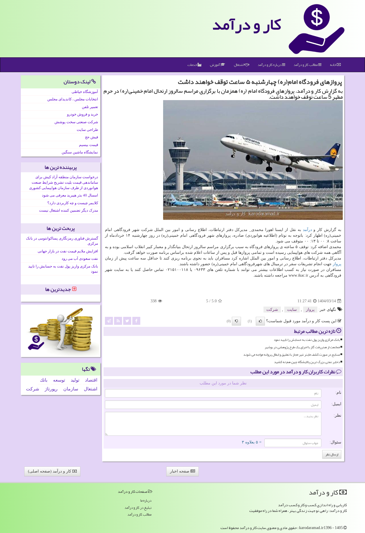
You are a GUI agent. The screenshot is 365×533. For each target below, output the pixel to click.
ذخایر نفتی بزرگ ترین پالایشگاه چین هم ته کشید (307, 362)
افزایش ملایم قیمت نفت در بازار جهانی (68, 251)
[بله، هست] (260, 321)
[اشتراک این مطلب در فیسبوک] (136, 321)
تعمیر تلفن (90, 107)
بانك (43, 380)
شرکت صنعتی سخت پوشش (76, 122)
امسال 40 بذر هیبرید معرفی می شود (70, 195)
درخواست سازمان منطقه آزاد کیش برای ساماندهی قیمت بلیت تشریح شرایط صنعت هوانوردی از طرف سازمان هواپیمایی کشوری (63, 182)
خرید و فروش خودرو (82, 114)
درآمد (307, 230)
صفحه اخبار (180, 471)
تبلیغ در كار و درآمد (138, 507)
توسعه (59, 380)
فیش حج (91, 137)
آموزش (215, 64)
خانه (333, 64)
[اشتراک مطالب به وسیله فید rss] (118, 321)
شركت (272, 309)
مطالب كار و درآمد (306, 64)
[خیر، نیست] (236, 321)
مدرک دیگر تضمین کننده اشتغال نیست (68, 210)
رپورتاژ (51, 388)
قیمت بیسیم (88, 145)
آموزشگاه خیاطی (85, 92)
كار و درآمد (246, 24)
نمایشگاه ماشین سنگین (80, 152)
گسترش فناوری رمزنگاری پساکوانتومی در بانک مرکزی (62, 241)
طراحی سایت (87, 129)
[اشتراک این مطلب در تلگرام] (109, 321)
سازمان (70, 388)
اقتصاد (91, 380)
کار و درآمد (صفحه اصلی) (50, 471)
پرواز (337, 264)
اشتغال (239, 64)
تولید (75, 380)
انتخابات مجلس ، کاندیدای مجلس (72, 99)
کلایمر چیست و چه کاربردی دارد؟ (72, 203)
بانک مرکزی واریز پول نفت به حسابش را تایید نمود (307, 340)
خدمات (192, 64)
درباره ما (145, 500)
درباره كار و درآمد (270, 64)
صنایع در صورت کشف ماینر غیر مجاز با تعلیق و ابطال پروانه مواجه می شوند (291, 354)
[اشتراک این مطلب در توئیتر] (127, 321)
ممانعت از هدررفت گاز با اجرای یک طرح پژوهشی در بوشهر (302, 347)
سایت (292, 309)
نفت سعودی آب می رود (80, 258)
